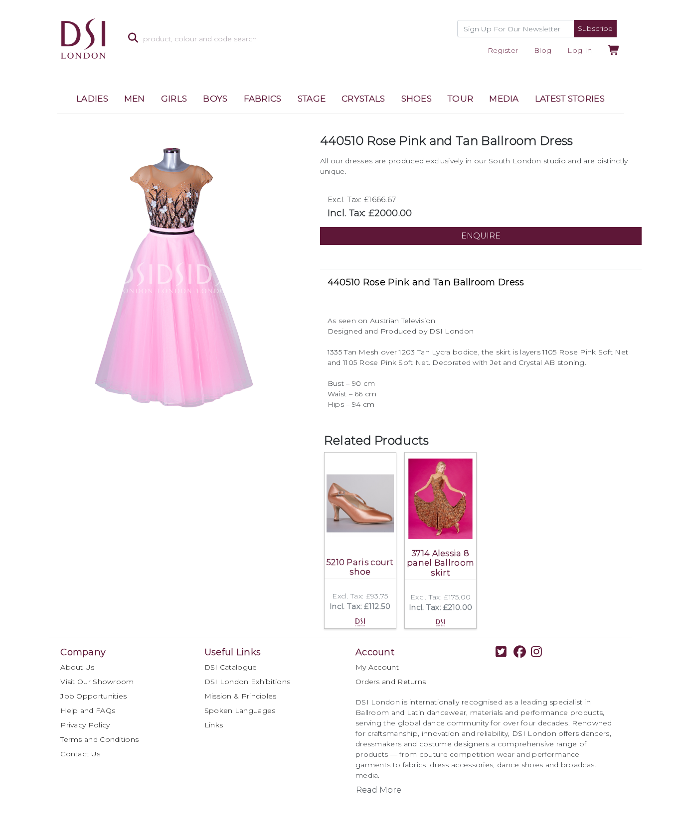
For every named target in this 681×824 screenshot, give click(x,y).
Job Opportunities (93, 696)
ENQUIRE (481, 235)
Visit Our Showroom (97, 681)
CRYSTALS (363, 99)
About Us (77, 667)
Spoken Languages (240, 710)
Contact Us (80, 753)
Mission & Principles (240, 696)
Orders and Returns (390, 681)
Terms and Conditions (99, 739)
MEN (134, 99)
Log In (579, 50)
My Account (377, 667)
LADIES (92, 99)
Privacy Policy (85, 724)
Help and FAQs (87, 710)
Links (213, 724)
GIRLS (174, 99)
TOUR (460, 99)
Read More (378, 790)
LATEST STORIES (570, 99)
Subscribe (595, 28)
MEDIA (504, 99)
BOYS (215, 99)
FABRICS (263, 99)
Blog (542, 50)
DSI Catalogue (230, 667)
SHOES (416, 99)
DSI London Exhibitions (247, 681)
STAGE (312, 99)
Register (503, 50)
